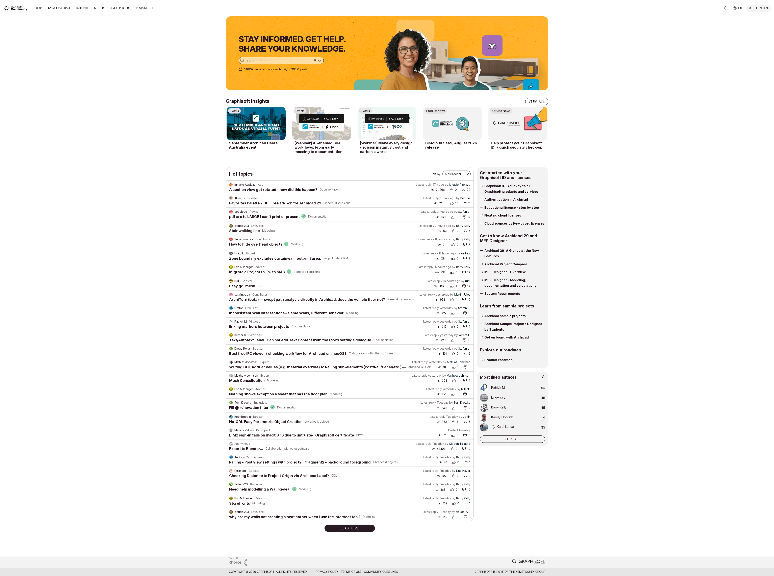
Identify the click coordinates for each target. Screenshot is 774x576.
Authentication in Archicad (506, 199)
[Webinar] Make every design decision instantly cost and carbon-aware (386, 147)
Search (726, 8)
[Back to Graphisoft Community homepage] (16, 7)
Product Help (145, 8)
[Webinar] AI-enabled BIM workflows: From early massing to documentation (318, 147)
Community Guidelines (381, 571)
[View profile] (231, 184)
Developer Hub (119, 8)
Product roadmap (498, 360)
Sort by (435, 174)
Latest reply (424, 184)
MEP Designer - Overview (505, 272)
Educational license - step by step (511, 207)
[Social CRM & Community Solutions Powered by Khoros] (238, 561)
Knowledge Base (59, 8)
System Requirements (502, 294)
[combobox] (281, 60)
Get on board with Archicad (506, 337)
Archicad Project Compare (505, 264)
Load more (350, 528)
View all (537, 102)
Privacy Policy (327, 571)
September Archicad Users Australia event (253, 145)
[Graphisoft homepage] (528, 562)
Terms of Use (351, 571)
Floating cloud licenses (502, 215)
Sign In (761, 8)
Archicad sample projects (505, 316)
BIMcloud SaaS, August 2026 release (451, 145)
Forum (38, 8)
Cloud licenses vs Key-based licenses (514, 223)
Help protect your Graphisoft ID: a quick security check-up (516, 145)
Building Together (90, 8)
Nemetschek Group (530, 571)
